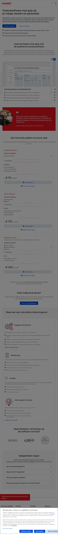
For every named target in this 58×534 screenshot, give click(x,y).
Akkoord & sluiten (26, 531)
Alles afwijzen (39, 531)
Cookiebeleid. (14, 525)
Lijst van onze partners (8, 528)
